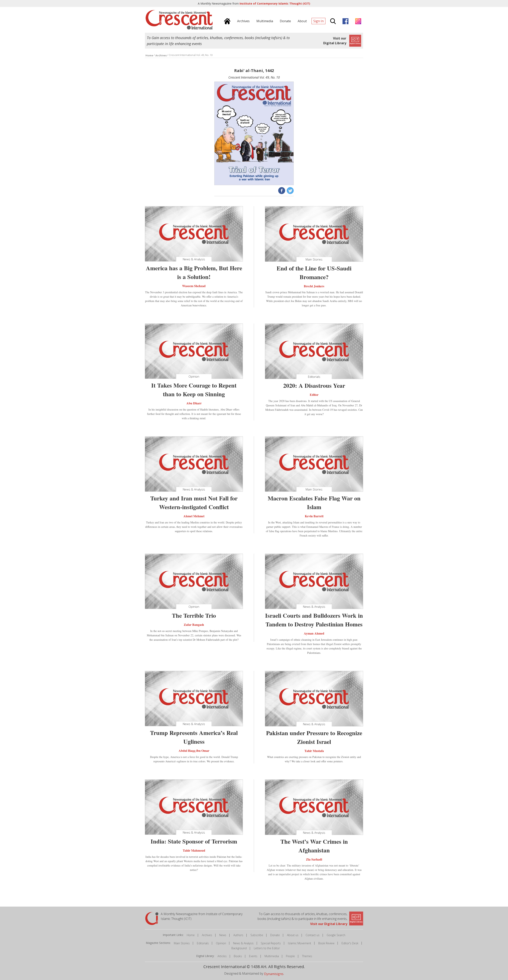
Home (191, 935)
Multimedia (272, 956)
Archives (207, 935)
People (290, 956)
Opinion (221, 943)
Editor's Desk (350, 943)
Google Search (336, 935)
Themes (307, 956)
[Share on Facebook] (281, 190)
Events (253, 956)
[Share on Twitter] (290, 190)
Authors (238, 935)
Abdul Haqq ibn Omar (194, 750)
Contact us (312, 935)
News (222, 935)
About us (292, 935)
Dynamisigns (273, 974)
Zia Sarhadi (314, 859)
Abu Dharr (194, 403)
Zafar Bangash (194, 624)
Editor (314, 394)
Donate (275, 935)
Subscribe (256, 935)
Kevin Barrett (314, 516)
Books (238, 956)
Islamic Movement (299, 943)
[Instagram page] (357, 20)
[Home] (226, 20)
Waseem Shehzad (194, 286)
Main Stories (182, 943)
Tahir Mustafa (314, 750)
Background (239, 948)
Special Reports (271, 943)
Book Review (326, 943)
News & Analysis (243, 943)
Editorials (203, 943)
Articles (222, 956)
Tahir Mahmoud (194, 850)
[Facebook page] (344, 20)
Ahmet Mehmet (193, 516)
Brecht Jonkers (314, 286)
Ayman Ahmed (314, 633)
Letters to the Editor (267, 948)
